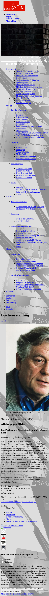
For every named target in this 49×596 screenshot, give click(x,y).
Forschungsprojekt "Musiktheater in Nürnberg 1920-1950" (30, 286)
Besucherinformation (18, 110)
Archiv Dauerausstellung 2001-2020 (30, 235)
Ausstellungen (21, 147)
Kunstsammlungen (23, 103)
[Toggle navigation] (2, 10)
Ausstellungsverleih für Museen (28, 240)
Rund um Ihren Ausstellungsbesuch (30, 137)
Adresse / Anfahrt (23, 122)
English (9, 16)
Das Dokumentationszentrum (21, 226)
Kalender (9, 291)
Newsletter (20, 124)
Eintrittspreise (21, 119)
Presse (13, 183)
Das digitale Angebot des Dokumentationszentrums (26, 157)
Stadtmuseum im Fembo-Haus (28, 80)
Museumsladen (22, 130)
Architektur (20, 233)
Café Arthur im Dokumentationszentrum (32, 133)
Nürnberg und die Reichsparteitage (30, 207)
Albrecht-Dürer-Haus (24, 73)
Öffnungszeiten (22, 117)
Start (8, 307)
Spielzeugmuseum (23, 82)
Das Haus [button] (10, 196)
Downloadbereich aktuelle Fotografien (31, 190)
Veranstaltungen (22, 152)
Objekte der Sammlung (25, 219)
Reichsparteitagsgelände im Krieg (29, 266)
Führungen (20, 150)
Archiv (19, 194)
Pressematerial (21, 187)
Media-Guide (21, 154)
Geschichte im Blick (24, 169)
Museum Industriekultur (25, 85)
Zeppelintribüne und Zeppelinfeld (29, 263)
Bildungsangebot (17, 164)
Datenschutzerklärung (14, 517)
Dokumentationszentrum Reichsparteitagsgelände (26, 92)
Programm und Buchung (26, 175)
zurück (3, 321)
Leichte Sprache (12, 19)
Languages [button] (10, 14)
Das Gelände (15, 254)
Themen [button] (9, 249)
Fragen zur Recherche (25, 282)
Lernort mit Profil (23, 171)
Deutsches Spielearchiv (25, 100)
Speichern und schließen (11, 591)
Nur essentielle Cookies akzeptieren (29, 589)
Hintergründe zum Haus (25, 231)
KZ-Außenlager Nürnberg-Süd (28, 289)
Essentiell (8, 560)
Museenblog (11, 21)
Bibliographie (21, 280)
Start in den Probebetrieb (26, 209)
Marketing (8, 562)
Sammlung (15, 214)
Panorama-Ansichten (24, 238)
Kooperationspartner (24, 177)
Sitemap (9, 519)
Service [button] (9, 105)
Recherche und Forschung (20, 275)
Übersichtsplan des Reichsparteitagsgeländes (26, 260)
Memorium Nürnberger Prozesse (29, 96)
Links (18, 247)
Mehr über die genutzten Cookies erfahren (17, 594)
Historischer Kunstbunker (26, 89)
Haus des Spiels (22, 98)
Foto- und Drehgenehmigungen (28, 192)
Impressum (10, 514)
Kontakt (19, 115)
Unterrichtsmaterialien (25, 173)
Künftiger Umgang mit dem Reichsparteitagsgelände (27, 269)
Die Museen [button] (11, 69)
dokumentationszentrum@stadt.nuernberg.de (18, 502)
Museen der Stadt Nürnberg (27, 71)
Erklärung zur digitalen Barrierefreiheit (21, 521)
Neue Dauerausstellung (19, 202)
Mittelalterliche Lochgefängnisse (29, 87)
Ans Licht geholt (22, 221)
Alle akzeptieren (8, 589)
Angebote (14, 142)
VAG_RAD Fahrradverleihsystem (29, 135)
